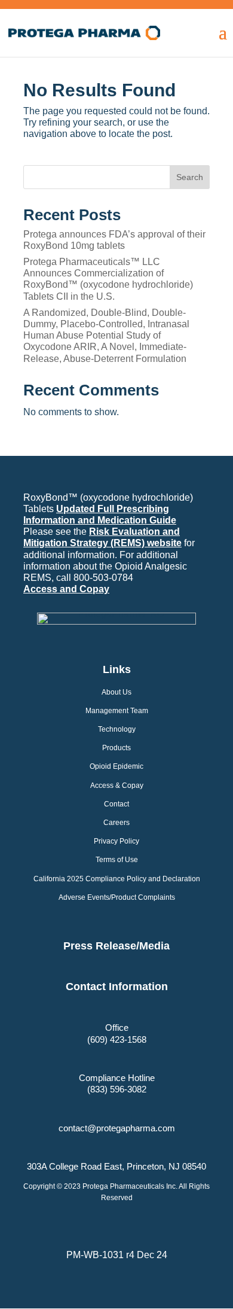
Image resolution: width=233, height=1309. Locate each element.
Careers (116, 822)
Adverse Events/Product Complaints (117, 897)
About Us (116, 692)
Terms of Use (117, 860)
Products (116, 748)
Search (189, 177)
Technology (117, 729)
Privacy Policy (116, 841)
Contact (116, 804)
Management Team (116, 711)
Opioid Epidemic (116, 766)
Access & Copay (116, 785)
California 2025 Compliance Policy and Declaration (116, 879)
